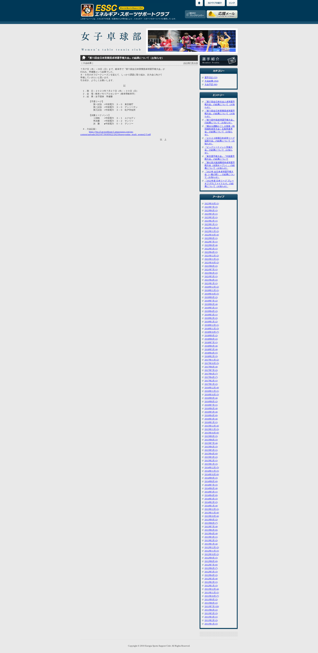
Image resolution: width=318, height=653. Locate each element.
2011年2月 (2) (211, 620)
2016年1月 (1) (211, 422)
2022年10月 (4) (212, 235)
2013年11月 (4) (212, 513)
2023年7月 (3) (211, 207)
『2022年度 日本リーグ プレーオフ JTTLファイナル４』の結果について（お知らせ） (219, 184)
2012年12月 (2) (212, 547)
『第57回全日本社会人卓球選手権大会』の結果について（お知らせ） (220, 105)
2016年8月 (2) (211, 401)
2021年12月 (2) (212, 256)
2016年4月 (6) (211, 415)
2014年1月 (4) (211, 506)
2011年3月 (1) (211, 617)
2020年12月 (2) (212, 287)
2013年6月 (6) (211, 530)
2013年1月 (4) (211, 544)
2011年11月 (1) (212, 592)
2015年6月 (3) (211, 447)
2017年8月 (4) (211, 367)
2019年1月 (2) (211, 322)
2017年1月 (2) (211, 384)
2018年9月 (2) (211, 335)
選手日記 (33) (211, 77)
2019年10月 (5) (212, 294)
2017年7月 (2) (211, 370)
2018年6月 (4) (211, 346)
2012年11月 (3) (212, 551)
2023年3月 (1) (211, 217)
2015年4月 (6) (211, 454)
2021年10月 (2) (212, 262)
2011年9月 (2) (211, 599)
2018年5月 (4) (211, 349)
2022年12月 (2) (212, 228)
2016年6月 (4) (211, 408)
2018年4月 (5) (211, 353)
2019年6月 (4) (211, 304)
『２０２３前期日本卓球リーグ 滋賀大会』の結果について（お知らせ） (220, 141)
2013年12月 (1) (212, 509)
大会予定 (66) (211, 84)
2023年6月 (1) (211, 210)
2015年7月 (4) (211, 443)
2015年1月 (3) (211, 464)
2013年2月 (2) (211, 540)
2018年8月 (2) (211, 339)
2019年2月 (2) (211, 318)
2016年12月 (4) (212, 388)
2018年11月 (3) (212, 328)
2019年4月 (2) (211, 311)
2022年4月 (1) (211, 252)
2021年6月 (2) (211, 273)
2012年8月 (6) (211, 561)
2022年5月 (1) (211, 249)
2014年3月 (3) (211, 499)
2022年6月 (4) (211, 245)
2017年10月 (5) (212, 363)
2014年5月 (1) (211, 492)
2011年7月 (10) (212, 606)
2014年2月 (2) (211, 502)
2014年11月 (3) (212, 471)
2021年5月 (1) (211, 276)
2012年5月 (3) (211, 572)
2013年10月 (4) (212, 516)
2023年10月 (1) (212, 203)
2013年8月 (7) (211, 523)
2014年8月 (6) (211, 481)
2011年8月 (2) (211, 603)
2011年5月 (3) (211, 613)
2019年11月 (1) (212, 290)
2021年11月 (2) (212, 259)
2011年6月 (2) (211, 610)
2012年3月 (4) (211, 579)
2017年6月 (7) (211, 374)
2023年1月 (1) (211, 224)
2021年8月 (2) (211, 266)
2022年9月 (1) (211, 238)
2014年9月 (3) (211, 478)
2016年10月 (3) (212, 394)
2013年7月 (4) (211, 526)
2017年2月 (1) (211, 381)
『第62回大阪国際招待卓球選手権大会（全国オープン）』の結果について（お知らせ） (220, 165)
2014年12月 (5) (212, 467)
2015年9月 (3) (211, 436)
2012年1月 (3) (211, 586)
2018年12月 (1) (212, 325)
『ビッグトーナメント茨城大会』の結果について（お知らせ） (219, 150)
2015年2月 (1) (211, 460)
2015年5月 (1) (211, 450)
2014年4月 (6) (211, 495)
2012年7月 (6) (211, 565)
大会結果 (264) (211, 81)
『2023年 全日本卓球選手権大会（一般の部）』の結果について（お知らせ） (220, 174)
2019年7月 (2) (211, 301)
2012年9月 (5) (211, 558)
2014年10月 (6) (212, 474)
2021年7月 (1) (211, 269)
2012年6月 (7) (211, 568)
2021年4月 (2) (211, 280)
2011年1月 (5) (211, 624)
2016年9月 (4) (211, 398)
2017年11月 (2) (212, 360)
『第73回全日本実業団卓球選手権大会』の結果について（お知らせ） (220, 114)
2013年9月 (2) (211, 520)
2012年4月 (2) (211, 575)
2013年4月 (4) (211, 533)
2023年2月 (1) (211, 221)
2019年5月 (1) (211, 308)
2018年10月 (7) (212, 332)
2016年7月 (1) (211, 405)
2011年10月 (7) (212, 596)
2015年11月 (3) (212, 429)
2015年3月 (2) (211, 457)
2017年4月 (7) (211, 377)
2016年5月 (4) (211, 412)
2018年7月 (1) (211, 342)
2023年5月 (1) (211, 214)
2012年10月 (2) (212, 554)
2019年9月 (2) (211, 297)
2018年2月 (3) (211, 356)
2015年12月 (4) (212, 426)
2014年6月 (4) (211, 488)
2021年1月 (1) (211, 283)
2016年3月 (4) (211, 419)
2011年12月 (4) (212, 589)
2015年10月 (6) (212, 433)
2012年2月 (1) (211, 582)
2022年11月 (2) (212, 231)
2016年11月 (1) (212, 391)
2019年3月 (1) (211, 315)
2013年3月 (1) (211, 537)
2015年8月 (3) (211, 440)
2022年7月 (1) (211, 242)
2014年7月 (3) (211, 485)
